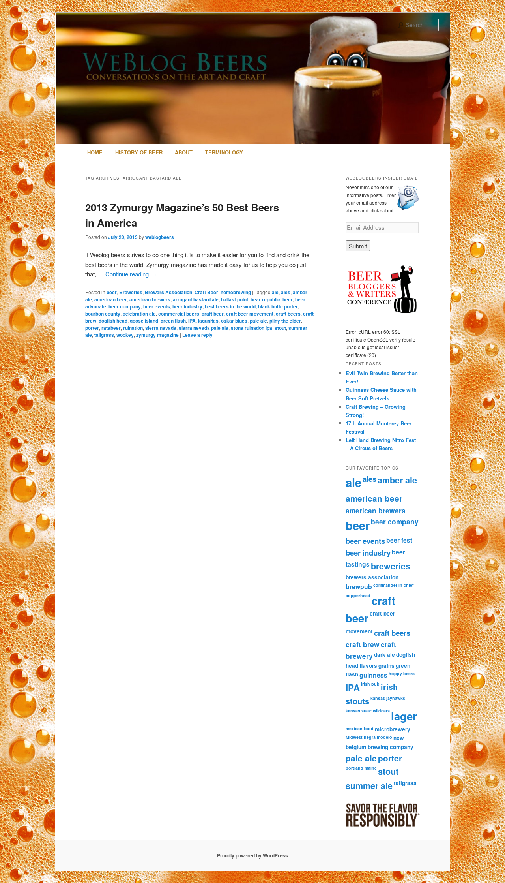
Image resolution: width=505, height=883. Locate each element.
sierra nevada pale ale (203, 327)
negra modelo (378, 737)
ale (275, 292)
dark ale (384, 654)
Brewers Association (168, 292)
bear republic (265, 299)
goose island (144, 320)
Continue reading (130, 274)
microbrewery (392, 729)
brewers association (372, 577)
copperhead (358, 595)
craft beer (213, 313)
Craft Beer (206, 292)
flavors (368, 665)
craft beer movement (249, 313)
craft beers (288, 313)
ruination (133, 327)
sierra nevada (160, 327)
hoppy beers (402, 673)
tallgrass (104, 334)
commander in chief (393, 585)
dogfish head (113, 320)
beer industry (187, 306)
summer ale (369, 786)
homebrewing (236, 292)
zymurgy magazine (157, 334)
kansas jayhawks (387, 698)
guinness (373, 675)
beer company (124, 306)
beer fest (399, 540)
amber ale (397, 480)
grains (386, 665)
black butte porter (278, 306)
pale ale (258, 320)
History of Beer (139, 152)
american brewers (149, 299)
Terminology (224, 152)
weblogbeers (159, 236)
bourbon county (102, 313)
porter (92, 327)
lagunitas (208, 320)
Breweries (130, 292)
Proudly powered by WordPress (252, 855)
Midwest (354, 737)
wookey (125, 334)
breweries (390, 566)
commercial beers (178, 313)
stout (280, 327)
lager (404, 715)
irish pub (370, 684)
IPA (192, 320)
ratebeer (111, 327)
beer (112, 292)
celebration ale (139, 313)
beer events (156, 306)
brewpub (359, 586)
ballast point (234, 299)
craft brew (363, 644)
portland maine (361, 768)
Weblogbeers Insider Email (382, 178)
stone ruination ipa (251, 327)
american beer (110, 299)
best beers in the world (230, 306)
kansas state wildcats (368, 711)
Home (95, 152)
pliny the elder (285, 320)
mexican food (360, 728)
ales (285, 292)
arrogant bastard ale (196, 299)
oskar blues (234, 320)
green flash (173, 320)
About (184, 152)
